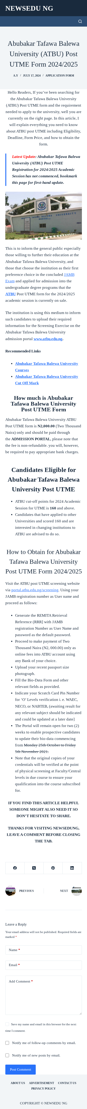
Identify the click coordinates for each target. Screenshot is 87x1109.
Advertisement (41, 1083)
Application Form (59, 75)
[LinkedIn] (72, 868)
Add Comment (21, 981)
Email (14, 965)
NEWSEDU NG (29, 8)
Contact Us (67, 1083)
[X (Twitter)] (34, 868)
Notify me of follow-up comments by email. (44, 1043)
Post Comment (20, 1069)
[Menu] (80, 8)
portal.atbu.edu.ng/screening (34, 590)
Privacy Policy (43, 1088)
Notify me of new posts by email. (36, 1055)
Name (14, 950)
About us (18, 1083)
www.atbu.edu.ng (48, 339)
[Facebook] (15, 868)
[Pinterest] (53, 868)
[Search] (80, 21)
